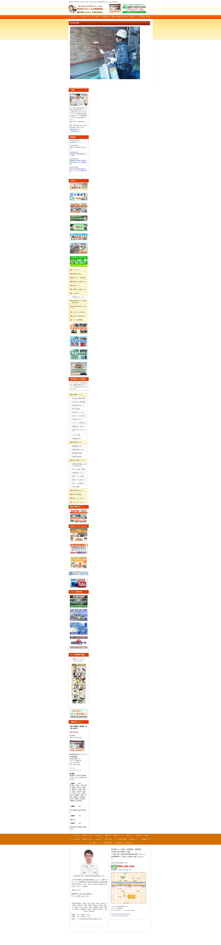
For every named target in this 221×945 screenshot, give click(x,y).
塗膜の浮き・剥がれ (78, 426)
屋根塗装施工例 (119, 842)
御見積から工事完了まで (79, 281)
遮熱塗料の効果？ (77, 453)
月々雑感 (145, 835)
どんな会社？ (96, 16)
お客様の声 (106, 16)
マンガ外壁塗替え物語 (120, 839)
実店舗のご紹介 (76, 273)
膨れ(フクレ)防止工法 (78, 480)
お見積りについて (85, 16)
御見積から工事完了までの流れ (119, 16)
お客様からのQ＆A (87, 839)
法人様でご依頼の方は (78, 316)
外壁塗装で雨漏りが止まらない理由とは (79, 464)
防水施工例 (129, 842)
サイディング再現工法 (78, 423)
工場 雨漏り (76, 487)
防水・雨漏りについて (78, 460)
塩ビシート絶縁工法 (78, 483)
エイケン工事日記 (75, 839)
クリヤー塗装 (76, 435)
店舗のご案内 (108, 839)
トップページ (74, 16)
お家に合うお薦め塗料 (78, 402)
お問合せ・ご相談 (145, 16)
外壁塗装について (77, 394)
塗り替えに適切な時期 (78, 398)
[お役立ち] (79, 186)
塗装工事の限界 (76, 456)
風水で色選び (76, 409)
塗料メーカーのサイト (78, 498)
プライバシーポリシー (78, 502)
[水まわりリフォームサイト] (79, 534)
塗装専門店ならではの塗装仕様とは (79, 301)
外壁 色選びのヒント (78, 405)
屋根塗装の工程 (76, 446)
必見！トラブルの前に (78, 416)
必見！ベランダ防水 (78, 476)
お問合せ (138, 835)
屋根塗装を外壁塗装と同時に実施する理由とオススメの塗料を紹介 (78, 162)
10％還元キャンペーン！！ (77, 142)
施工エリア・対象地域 (78, 277)
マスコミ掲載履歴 (77, 320)
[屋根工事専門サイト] (79, 515)
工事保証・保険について (79, 289)
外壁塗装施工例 (108, 842)
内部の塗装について (78, 490)
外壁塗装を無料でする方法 (79, 307)
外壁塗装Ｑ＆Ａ (76, 438)
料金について (134, 16)
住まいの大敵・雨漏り (78, 469)
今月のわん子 (98, 839)
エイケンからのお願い (78, 312)
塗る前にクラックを (78, 412)
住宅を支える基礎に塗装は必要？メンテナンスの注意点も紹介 (78, 170)
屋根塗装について (77, 442)
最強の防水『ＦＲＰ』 (78, 472)
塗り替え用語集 (76, 494)
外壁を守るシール (77, 419)
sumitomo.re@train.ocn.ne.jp (75, 770)
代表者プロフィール (78, 297)
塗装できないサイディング (79, 430)
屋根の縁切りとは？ (78, 449)
